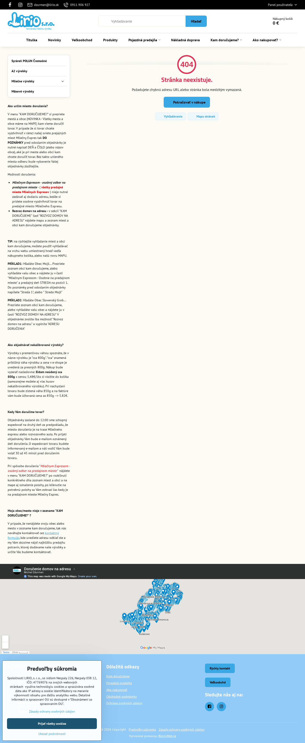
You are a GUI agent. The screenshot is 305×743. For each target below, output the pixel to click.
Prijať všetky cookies (52, 724)
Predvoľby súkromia (142, 729)
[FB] (11, 4)
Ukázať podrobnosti (52, 734)
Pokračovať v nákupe (188, 102)
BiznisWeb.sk (167, 736)
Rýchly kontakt (220, 668)
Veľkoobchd (218, 682)
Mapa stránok (205, 116)
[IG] (20, 4)
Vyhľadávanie (172, 116)
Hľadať (196, 21)
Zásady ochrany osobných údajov (182, 729)
